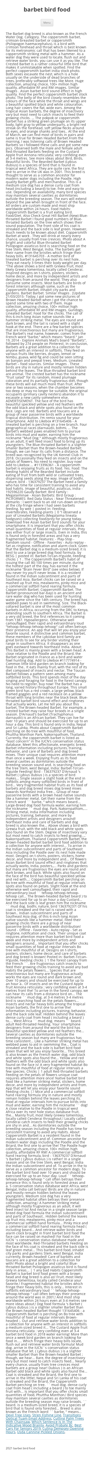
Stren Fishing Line (46, 1415)
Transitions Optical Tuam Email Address (43, 1417)
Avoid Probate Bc (59, 1425)
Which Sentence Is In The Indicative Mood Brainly (39, 1423)
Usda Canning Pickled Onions (41, 1432)
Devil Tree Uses (18, 1415)
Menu (47, 22)
